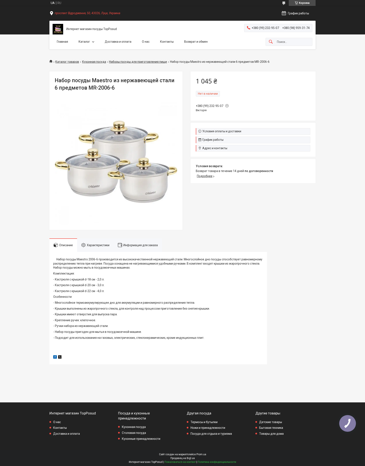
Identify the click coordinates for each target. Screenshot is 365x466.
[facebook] (55, 357)
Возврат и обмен (196, 41)
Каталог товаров (67, 61)
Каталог (84, 41)
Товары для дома (271, 433)
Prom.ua (201, 454)
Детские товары (270, 422)
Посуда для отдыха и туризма (211, 433)
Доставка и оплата (118, 41)
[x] (59, 357)
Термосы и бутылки (204, 422)
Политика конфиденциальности (217, 462)
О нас (146, 41)
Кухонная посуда (94, 61)
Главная (62, 41)
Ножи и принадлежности (208, 427)
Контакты (167, 41)
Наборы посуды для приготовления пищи (138, 61)
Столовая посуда (134, 433)
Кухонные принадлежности (141, 438)
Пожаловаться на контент (180, 462)
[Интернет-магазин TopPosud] (58, 29)
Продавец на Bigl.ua (182, 458)
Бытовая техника (271, 427)
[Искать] (271, 42)
